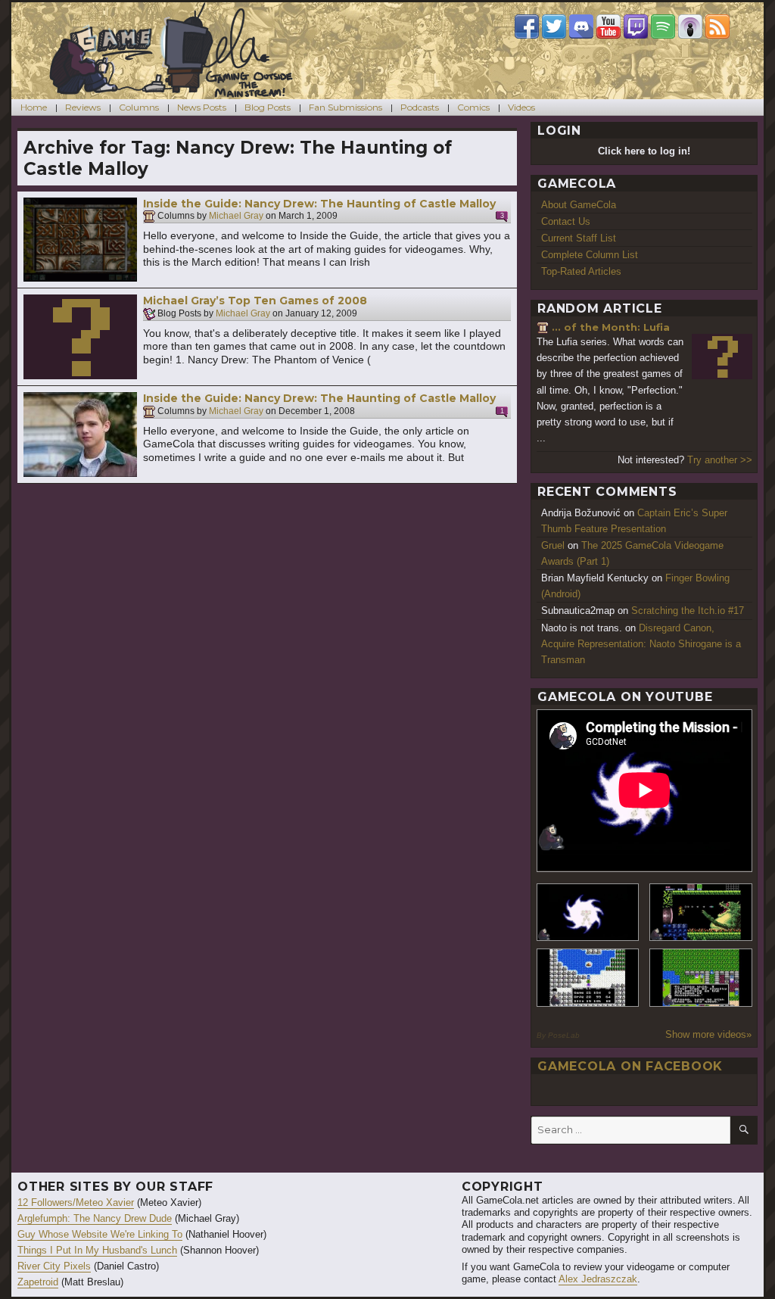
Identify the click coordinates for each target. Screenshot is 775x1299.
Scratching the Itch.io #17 (687, 610)
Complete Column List (589, 254)
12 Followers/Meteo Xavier (75, 1202)
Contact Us (565, 221)
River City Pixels (54, 1266)
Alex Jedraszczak (598, 1279)
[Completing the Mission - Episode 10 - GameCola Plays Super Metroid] (588, 912)
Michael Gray (236, 216)
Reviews (83, 107)
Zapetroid (37, 1282)
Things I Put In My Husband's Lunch (97, 1250)
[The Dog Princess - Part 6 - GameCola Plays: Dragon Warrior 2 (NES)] (700, 978)
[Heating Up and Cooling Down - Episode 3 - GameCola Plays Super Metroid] (700, 912)
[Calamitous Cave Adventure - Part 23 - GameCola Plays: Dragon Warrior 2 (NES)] (588, 978)
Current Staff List (578, 238)
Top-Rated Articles (581, 271)
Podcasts (419, 107)
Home (33, 107)
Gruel (553, 545)
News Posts (201, 107)
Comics (473, 107)
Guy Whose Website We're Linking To (99, 1234)
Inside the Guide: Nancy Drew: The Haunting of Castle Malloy (319, 203)
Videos (521, 107)
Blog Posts (267, 107)
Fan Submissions (345, 107)
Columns (139, 107)
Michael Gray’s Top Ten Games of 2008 (255, 300)
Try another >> (719, 460)
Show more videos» (708, 1034)
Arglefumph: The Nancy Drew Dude (94, 1218)
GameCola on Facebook (630, 1066)
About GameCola (578, 204)
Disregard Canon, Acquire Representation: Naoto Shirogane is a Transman (641, 643)
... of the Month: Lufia (611, 327)
